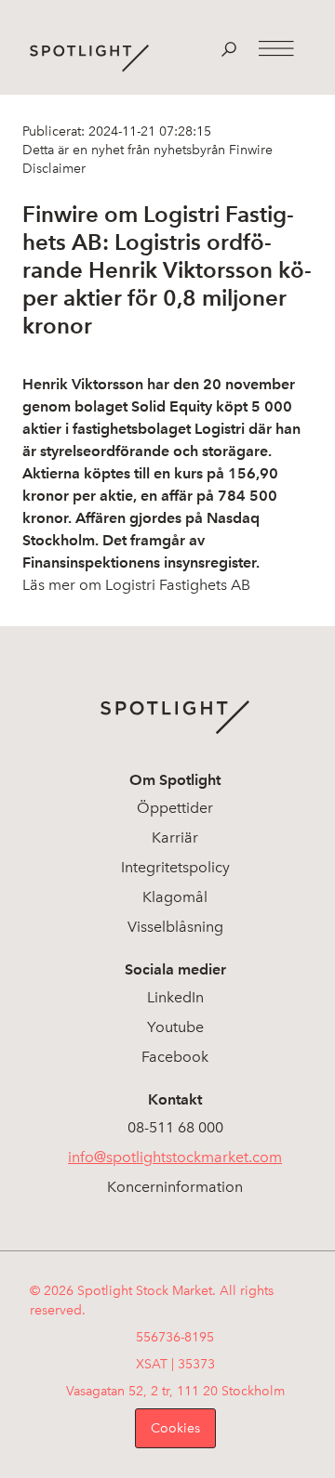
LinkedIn (175, 997)
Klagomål (175, 897)
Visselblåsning (175, 926)
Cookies (175, 1428)
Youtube (175, 1027)
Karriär (175, 837)
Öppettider (175, 808)
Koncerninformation (175, 1187)
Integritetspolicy (175, 867)
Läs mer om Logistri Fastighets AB (136, 585)
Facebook (174, 1057)
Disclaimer (54, 169)
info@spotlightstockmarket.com (175, 1157)
